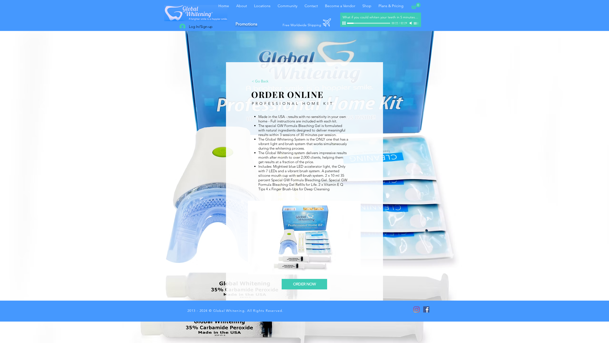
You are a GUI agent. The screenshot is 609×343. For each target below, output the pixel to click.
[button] (416, 6)
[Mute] (411, 23)
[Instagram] (416, 309)
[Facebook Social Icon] (426, 309)
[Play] (344, 23)
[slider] (416, 23)
